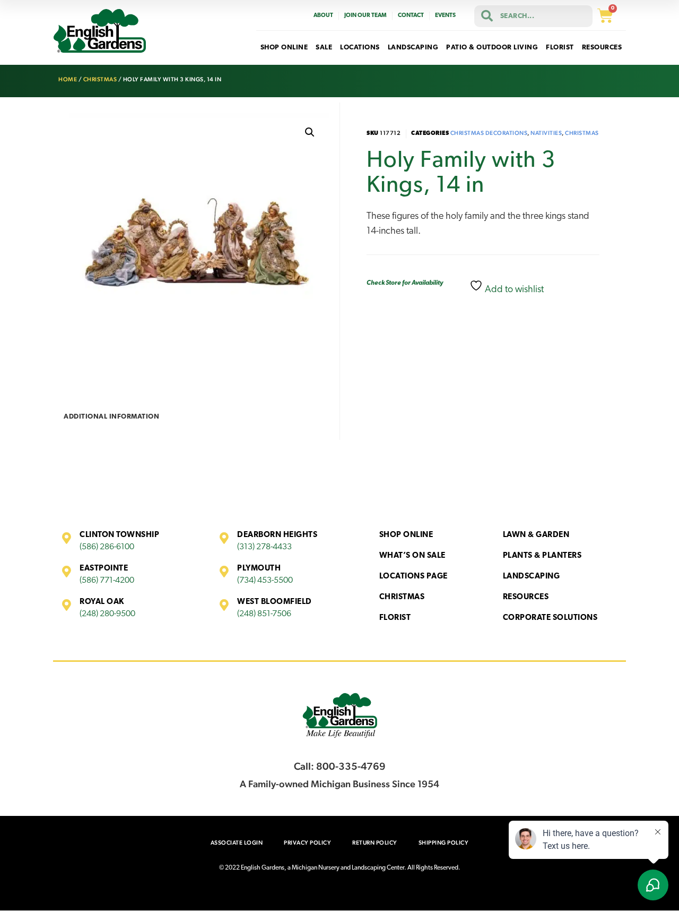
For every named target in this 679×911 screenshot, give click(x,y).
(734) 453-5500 (265, 580)
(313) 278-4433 (264, 547)
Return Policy (374, 842)
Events (445, 16)
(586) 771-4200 (107, 580)
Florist (395, 618)
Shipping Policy (444, 842)
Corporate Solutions (550, 618)
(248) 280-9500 (107, 614)
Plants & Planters (542, 556)
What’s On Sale (412, 556)
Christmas (100, 79)
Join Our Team (365, 16)
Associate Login (237, 842)
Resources (526, 597)
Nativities (546, 133)
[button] (309, 132)
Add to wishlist (513, 290)
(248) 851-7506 (264, 614)
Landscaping (531, 577)
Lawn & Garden (536, 535)
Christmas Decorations (489, 133)
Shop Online (406, 535)
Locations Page (413, 577)
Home (67, 79)
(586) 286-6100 (107, 547)
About (323, 16)
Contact (411, 16)
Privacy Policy (307, 842)
